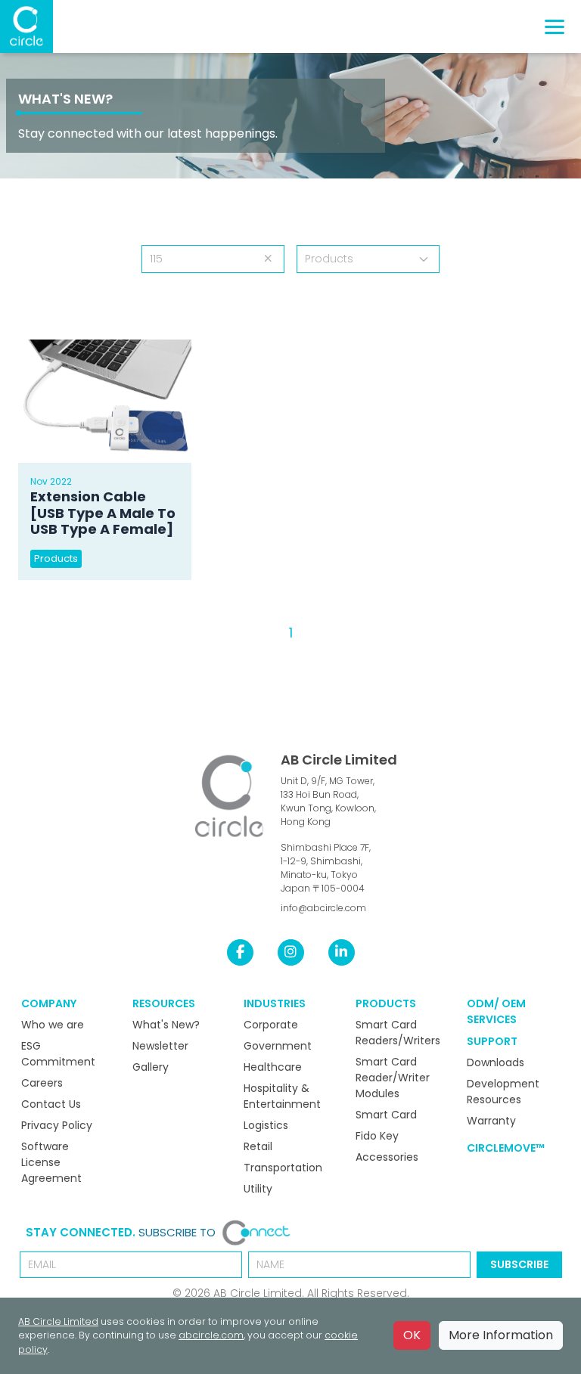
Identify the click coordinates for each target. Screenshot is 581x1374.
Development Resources (503, 1091)
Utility (258, 1188)
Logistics (266, 1125)
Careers (42, 1082)
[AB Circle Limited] (26, 26)
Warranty (491, 1120)
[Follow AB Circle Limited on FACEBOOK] (240, 952)
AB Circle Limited (339, 759)
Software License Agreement (51, 1162)
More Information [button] (501, 1335)
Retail (258, 1146)
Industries (275, 1003)
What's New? (65, 98)
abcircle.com (211, 1335)
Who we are (52, 1024)
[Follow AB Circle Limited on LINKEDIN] (342, 952)
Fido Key (377, 1135)
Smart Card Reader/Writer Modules (393, 1077)
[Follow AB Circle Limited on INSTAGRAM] (291, 952)
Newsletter (160, 1045)
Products (56, 558)
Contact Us (51, 1104)
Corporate (271, 1024)
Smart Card (386, 1114)
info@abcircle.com (323, 907)
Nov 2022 (51, 481)
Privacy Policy (56, 1125)
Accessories (387, 1157)
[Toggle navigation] (554, 27)
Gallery (150, 1067)
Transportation (283, 1167)
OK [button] (412, 1335)
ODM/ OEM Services (496, 1011)
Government (278, 1045)
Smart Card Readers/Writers (398, 1032)
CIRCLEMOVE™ (506, 1147)
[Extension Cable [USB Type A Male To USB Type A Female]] (104, 401)
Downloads (495, 1062)
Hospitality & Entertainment (282, 1096)
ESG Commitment (58, 1053)
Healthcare (273, 1067)
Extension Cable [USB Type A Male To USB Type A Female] (103, 512)
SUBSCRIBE (519, 1264)
